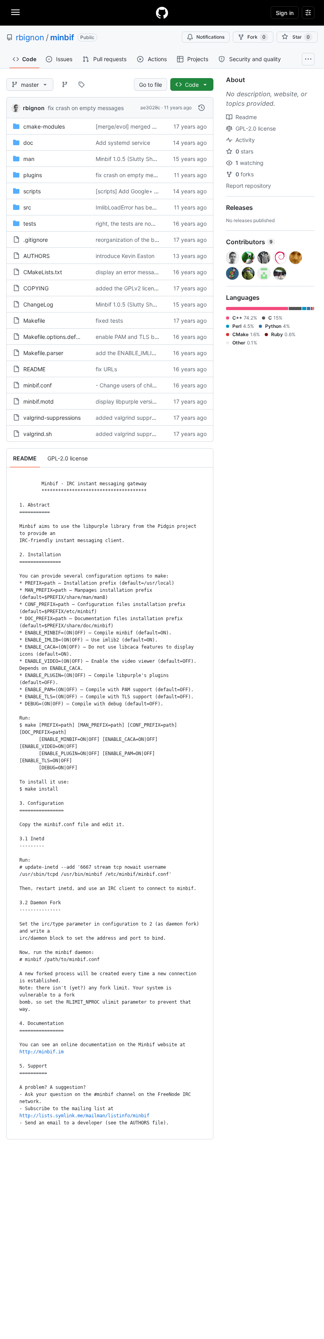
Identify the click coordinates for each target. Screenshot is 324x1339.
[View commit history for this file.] (201, 107)
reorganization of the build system (140, 239)
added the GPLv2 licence (128, 288)
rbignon (30, 37)
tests (29, 223)
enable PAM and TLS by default (136, 336)
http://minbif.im (41, 1052)
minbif (62, 37)
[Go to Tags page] (81, 84)
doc (28, 142)
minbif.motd (38, 401)
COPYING (36, 288)
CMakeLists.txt (42, 272)
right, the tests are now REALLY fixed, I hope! (154, 223)
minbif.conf (37, 385)
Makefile (34, 320)
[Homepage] (162, 12)
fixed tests (109, 320)
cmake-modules (44, 126)
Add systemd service (123, 142)
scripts (32, 191)
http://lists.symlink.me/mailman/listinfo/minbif (84, 1115)
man (28, 158)
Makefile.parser (43, 353)
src (27, 207)
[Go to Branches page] (65, 84)
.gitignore (35, 239)
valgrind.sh (37, 433)
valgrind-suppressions (52, 417)
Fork (256, 37)
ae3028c (150, 107)
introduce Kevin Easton (125, 255)
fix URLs (106, 369)
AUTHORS (36, 255)
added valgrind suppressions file (138, 417)
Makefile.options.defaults (55, 336)
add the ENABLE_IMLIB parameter (140, 353)
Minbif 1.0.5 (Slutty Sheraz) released (143, 158)
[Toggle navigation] (15, 12)
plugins (32, 175)
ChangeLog (38, 304)
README (34, 369)
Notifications (210, 37)
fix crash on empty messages (86, 108)
